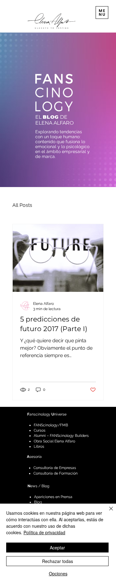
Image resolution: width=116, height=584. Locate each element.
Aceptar (57, 547)
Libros (39, 446)
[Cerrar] (107, 512)
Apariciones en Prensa (53, 497)
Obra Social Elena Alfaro (54, 441)
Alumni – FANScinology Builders (61, 435)
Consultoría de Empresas (54, 468)
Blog (38, 502)
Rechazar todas (57, 561)
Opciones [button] (58, 573)
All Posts (22, 205)
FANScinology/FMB (51, 425)
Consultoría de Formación (55, 473)
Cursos (39, 430)
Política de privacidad (44, 532)
